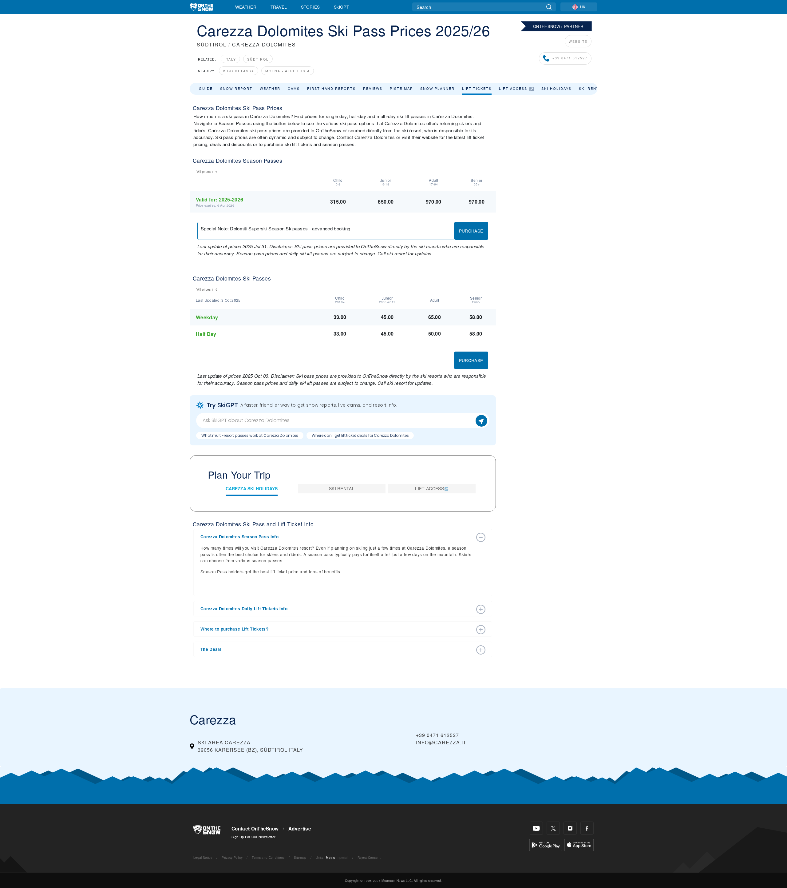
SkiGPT (341, 7)
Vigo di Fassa (238, 71)
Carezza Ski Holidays (252, 488)
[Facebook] (587, 828)
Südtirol (258, 59)
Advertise (299, 828)
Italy (230, 59)
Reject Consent (369, 857)
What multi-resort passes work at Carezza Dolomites (249, 435)
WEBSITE (578, 41)
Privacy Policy (232, 857)
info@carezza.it (441, 742)
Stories (310, 7)
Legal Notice (202, 857)
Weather (245, 7)
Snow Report (236, 88)
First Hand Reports (331, 88)
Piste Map (401, 88)
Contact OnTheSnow (255, 828)
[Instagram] (570, 828)
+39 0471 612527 (569, 58)
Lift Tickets (477, 88)
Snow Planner (437, 88)
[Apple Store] (579, 844)
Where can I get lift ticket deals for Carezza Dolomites (360, 435)
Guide (206, 88)
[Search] (549, 6)
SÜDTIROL (212, 44)
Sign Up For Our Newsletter (253, 836)
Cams (294, 88)
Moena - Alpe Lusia (287, 71)
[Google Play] (545, 844)
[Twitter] (553, 828)
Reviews (372, 88)
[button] (336, 536)
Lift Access (513, 88)
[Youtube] (536, 828)
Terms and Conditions (268, 857)
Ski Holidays (556, 88)
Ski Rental (591, 88)
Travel (279, 7)
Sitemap (300, 857)
